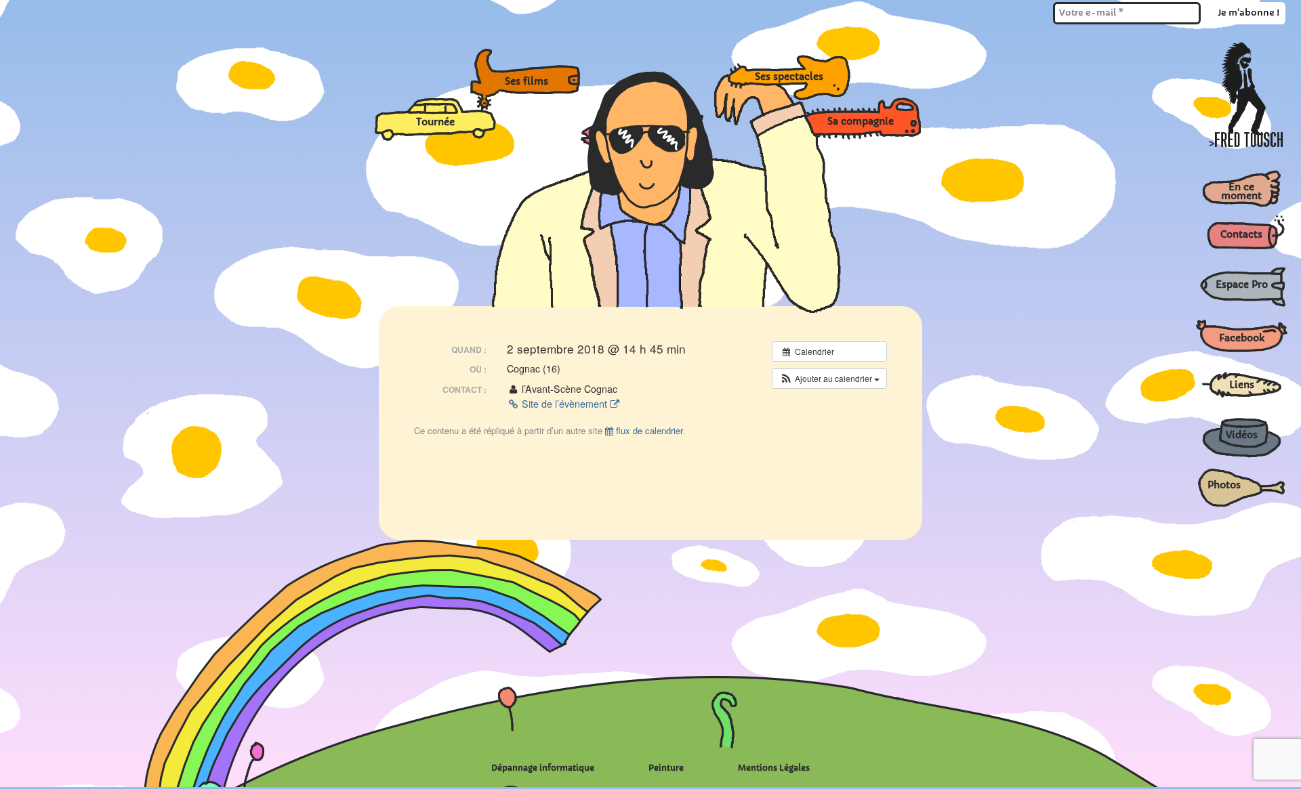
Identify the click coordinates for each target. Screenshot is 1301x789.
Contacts (1241, 234)
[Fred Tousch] (1249, 143)
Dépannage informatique (542, 768)
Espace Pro (1242, 284)
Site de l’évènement (564, 403)
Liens (1241, 385)
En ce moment (1241, 191)
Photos (1224, 485)
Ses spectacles (797, 77)
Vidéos (1242, 435)
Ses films (536, 80)
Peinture (666, 768)
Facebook (1241, 338)
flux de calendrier (647, 430)
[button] (829, 378)
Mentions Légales (774, 768)
